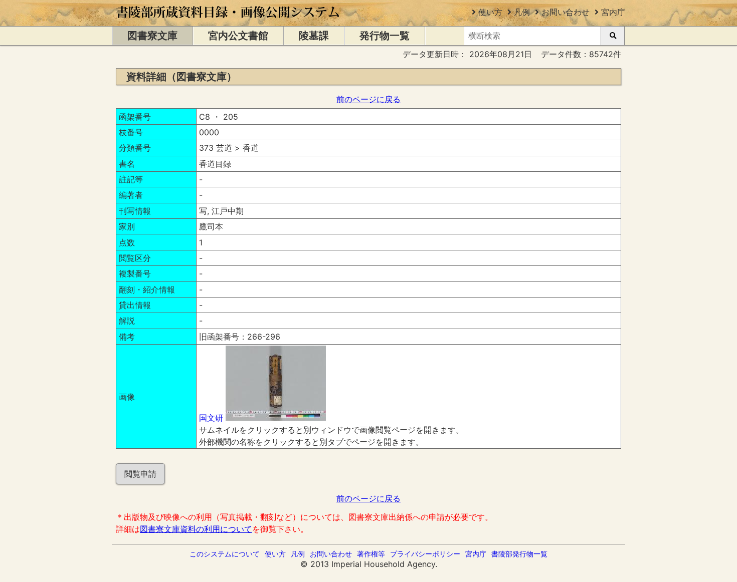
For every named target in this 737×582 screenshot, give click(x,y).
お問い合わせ (565, 12)
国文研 (211, 418)
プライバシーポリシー (425, 553)
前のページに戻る (368, 99)
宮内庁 (613, 12)
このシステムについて (225, 553)
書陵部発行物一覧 (519, 553)
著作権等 (371, 553)
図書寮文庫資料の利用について (196, 529)
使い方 (490, 12)
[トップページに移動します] (228, 21)
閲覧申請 (140, 474)
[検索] (613, 36)
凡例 (522, 12)
